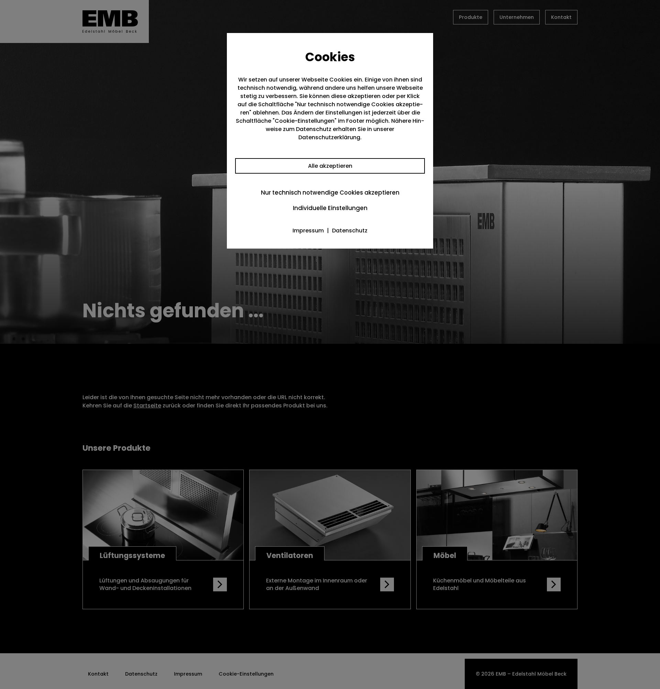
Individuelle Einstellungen (330, 208)
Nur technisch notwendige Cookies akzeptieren (330, 192)
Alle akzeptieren (330, 166)
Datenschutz (349, 230)
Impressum (308, 230)
